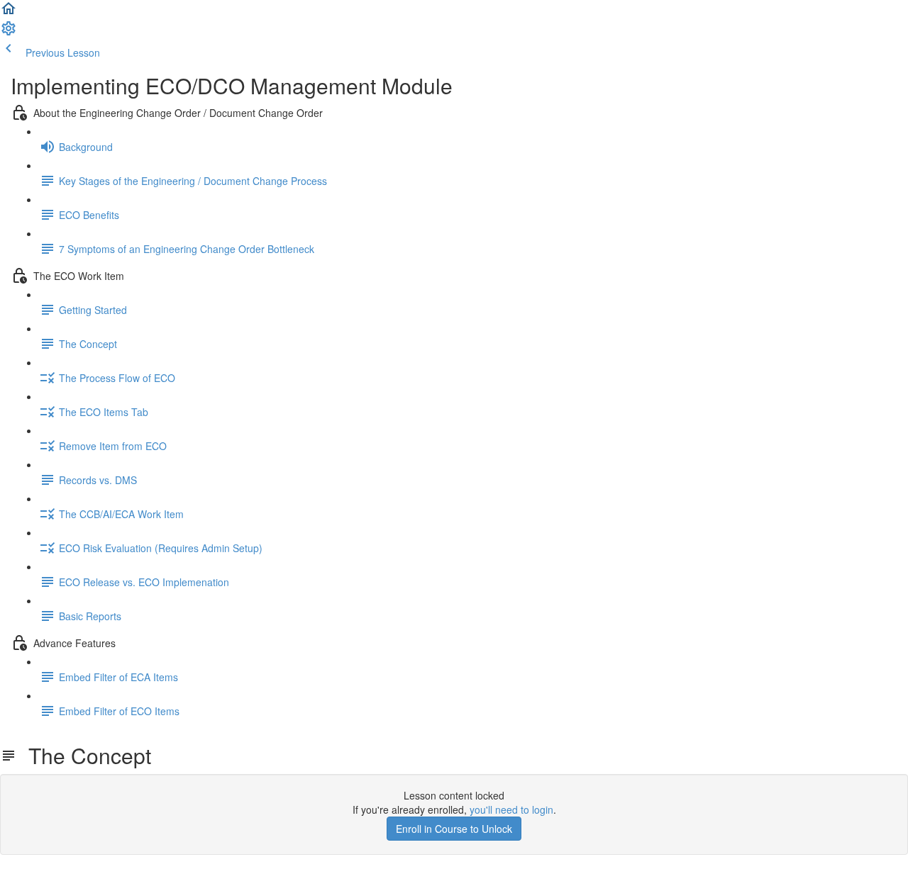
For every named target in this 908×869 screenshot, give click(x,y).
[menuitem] (8, 33)
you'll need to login (511, 809)
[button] (8, 13)
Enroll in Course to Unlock (454, 829)
